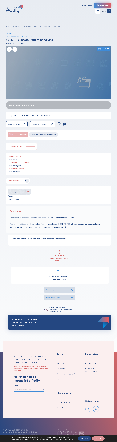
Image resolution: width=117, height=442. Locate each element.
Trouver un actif (63, 369)
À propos (60, 363)
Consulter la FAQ (55, 312)
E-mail (16, 385)
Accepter (84, 438)
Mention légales (91, 363)
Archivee (105, 49)
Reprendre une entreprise (22, 26)
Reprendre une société (66, 374)
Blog (58, 379)
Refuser (98, 438)
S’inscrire (60, 408)
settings (71, 439)
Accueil (8, 26)
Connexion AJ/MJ (64, 402)
